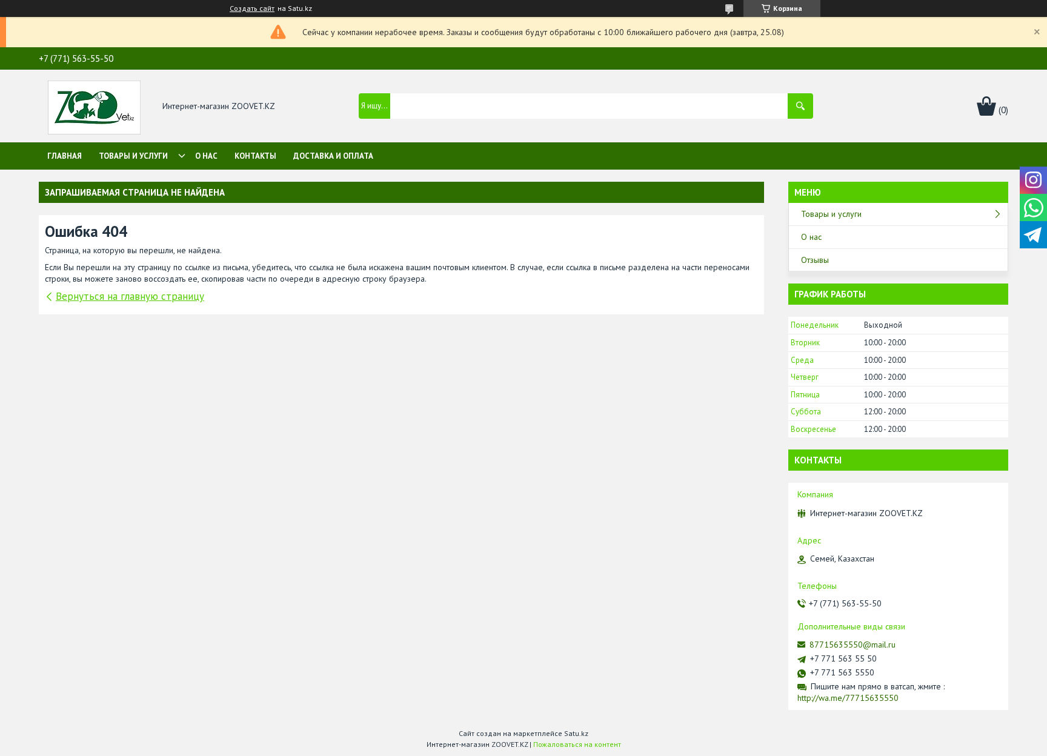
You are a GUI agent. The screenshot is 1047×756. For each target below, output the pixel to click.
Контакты (255, 156)
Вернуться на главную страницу (130, 296)
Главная (64, 156)
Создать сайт (252, 8)
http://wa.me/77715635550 (848, 697)
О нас (206, 156)
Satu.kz (576, 733)
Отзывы (815, 259)
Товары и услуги (133, 156)
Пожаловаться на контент (577, 744)
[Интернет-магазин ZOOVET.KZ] (94, 106)
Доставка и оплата (333, 156)
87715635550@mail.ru (852, 644)
